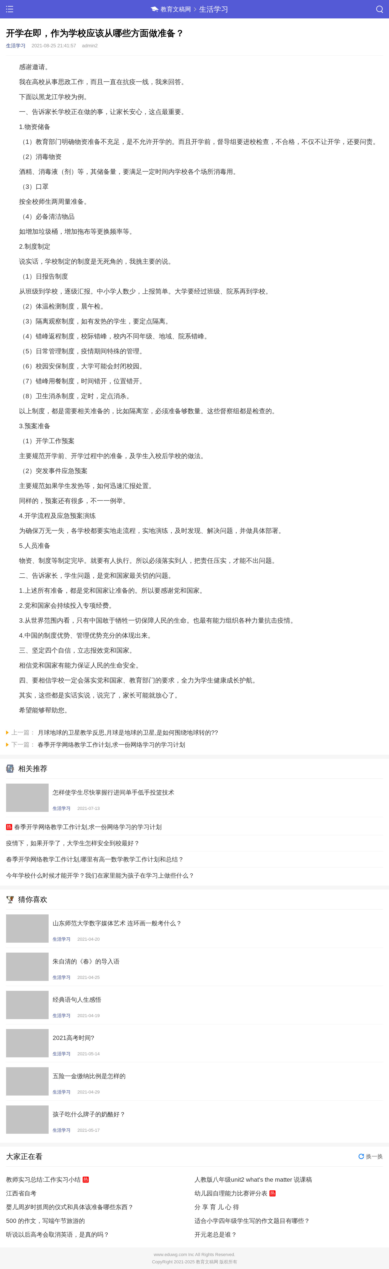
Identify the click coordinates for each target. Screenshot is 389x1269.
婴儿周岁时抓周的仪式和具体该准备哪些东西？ (70, 1207)
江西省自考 (21, 1193)
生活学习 (213, 9)
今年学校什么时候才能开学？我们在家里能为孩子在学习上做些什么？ (100, 875)
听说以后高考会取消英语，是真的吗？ (57, 1234)
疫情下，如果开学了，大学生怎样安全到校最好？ (73, 843)
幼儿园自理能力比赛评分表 (230, 1193)
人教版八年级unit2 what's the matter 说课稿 (253, 1179)
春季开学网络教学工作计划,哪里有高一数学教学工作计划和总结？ (95, 859)
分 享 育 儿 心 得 (216, 1207)
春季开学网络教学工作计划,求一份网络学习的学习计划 (88, 827)
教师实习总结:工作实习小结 (43, 1179)
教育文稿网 (176, 9)
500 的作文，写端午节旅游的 (45, 1220)
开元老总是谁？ (215, 1234)
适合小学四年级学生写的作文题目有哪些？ (252, 1220)
